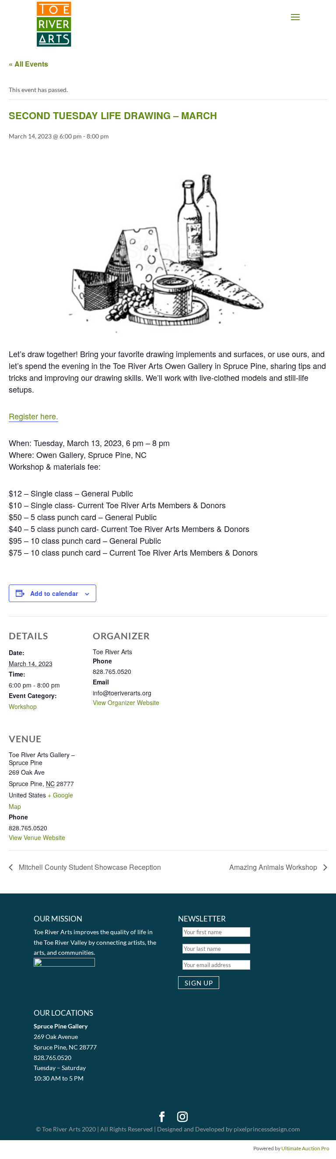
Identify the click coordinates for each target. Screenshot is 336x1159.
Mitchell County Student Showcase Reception (89, 867)
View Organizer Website (126, 702)
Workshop (23, 706)
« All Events (28, 64)
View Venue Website (37, 837)
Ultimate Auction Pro (305, 1148)
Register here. (33, 416)
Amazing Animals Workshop (274, 867)
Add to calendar (54, 593)
